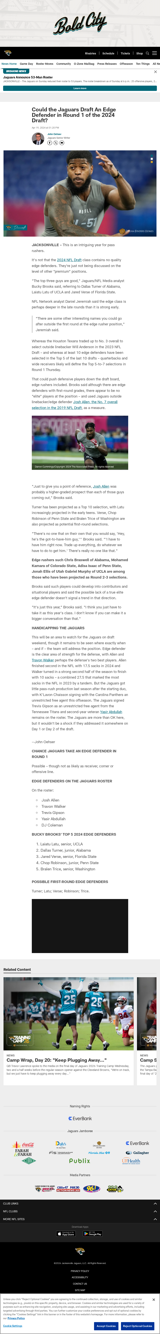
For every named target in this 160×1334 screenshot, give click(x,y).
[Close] (155, 72)
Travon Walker (43, 660)
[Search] (147, 53)
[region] (80, 1313)
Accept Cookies (106, 1326)
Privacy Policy (80, 1271)
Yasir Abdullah (111, 712)
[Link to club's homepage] (7, 51)
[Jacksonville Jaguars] (80, 1252)
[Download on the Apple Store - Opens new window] (66, 1234)
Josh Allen (101, 486)
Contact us (80, 1283)
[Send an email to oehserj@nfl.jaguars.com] (62, 142)
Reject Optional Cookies (137, 1326)
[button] (80, 926)
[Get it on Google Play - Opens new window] (93, 1235)
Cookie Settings (12, 1325)
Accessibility (80, 1277)
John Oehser (54, 134)
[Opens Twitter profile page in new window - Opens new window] (55, 142)
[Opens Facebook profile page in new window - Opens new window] (49, 142)
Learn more (80, 88)
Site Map (80, 1290)
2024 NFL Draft (69, 260)
